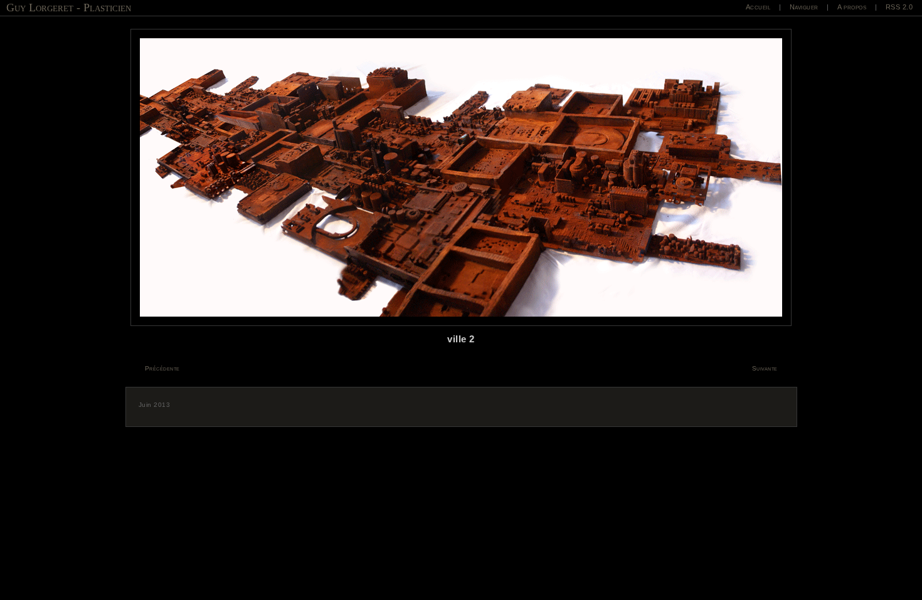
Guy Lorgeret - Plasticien (68, 7)
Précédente (162, 368)
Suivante (765, 368)
